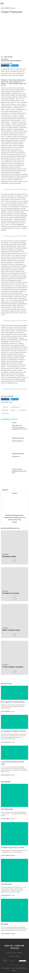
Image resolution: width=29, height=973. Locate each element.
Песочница (5, 407)
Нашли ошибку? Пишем (7, 402)
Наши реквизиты (6, 968)
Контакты (13, 952)
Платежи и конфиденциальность (19, 968)
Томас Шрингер (22, 410)
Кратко (14, 948)
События (19, 946)
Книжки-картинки (15, 407)
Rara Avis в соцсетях (14, 956)
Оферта (14, 970)
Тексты (8, 946)
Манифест (20, 952)
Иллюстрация (5, 413)
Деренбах (13, 410)
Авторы (8, 952)
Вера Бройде (5, 410)
